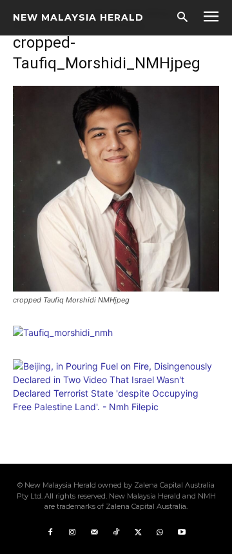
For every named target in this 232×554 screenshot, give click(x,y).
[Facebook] (50, 532)
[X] (138, 532)
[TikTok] (116, 532)
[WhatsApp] (160, 532)
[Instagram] (72, 532)
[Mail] (94, 532)
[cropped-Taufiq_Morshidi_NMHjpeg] (116, 287)
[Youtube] (181, 532)
